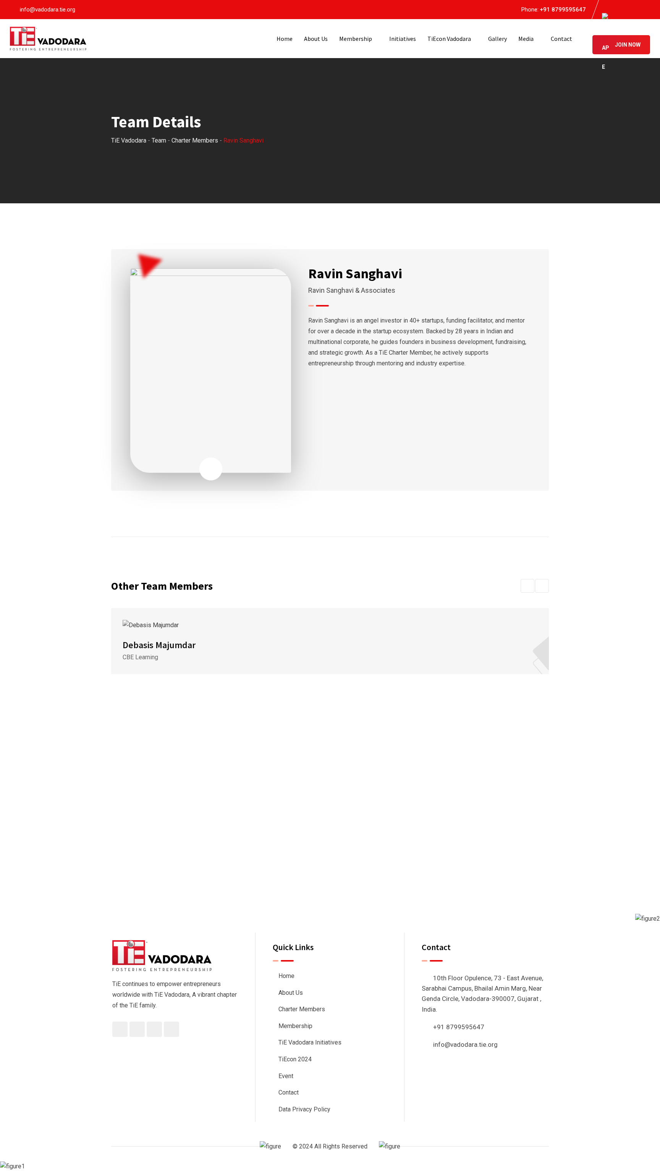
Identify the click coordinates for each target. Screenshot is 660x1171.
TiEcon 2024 (295, 1059)
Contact (561, 38)
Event (285, 1076)
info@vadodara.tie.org (47, 9)
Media (526, 38)
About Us (316, 38)
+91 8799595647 (563, 9)
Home (285, 38)
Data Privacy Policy (304, 1109)
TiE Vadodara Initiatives (309, 1042)
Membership (355, 38)
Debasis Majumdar (159, 645)
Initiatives (402, 38)
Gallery (497, 38)
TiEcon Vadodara (449, 38)
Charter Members (301, 1009)
